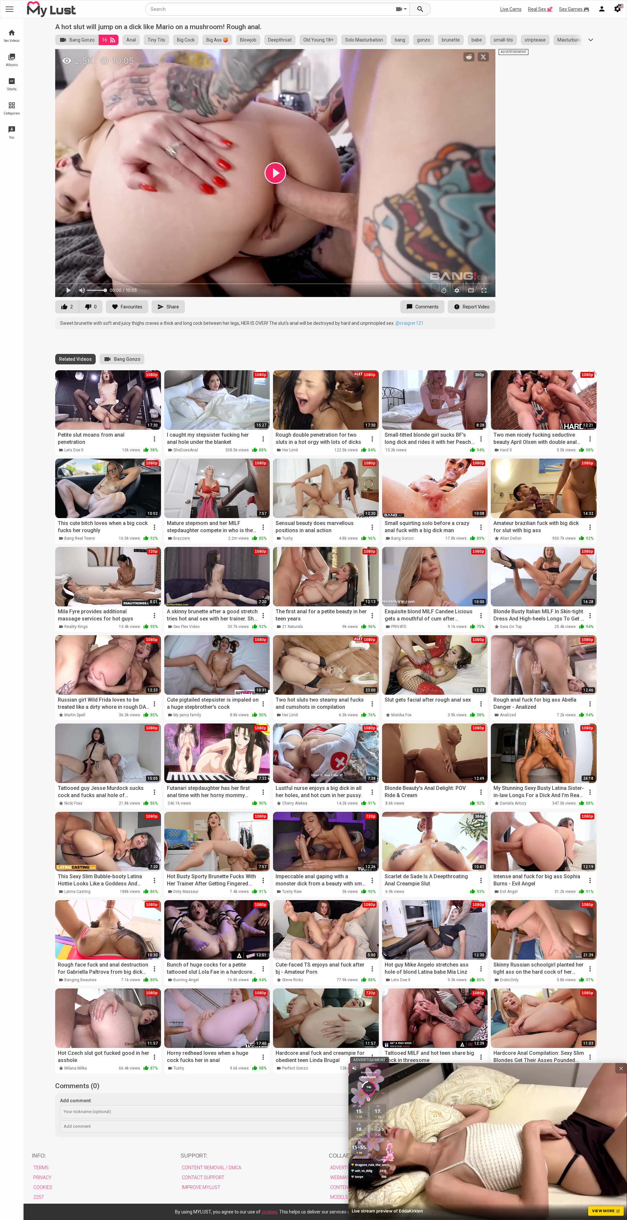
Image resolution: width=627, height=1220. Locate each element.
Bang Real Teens (79, 538)
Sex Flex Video (186, 626)
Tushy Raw (292, 891)
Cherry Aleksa (294, 803)
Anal (131, 40)
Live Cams (511, 9)
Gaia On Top (511, 626)
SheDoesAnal (185, 450)
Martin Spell (74, 715)
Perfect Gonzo (295, 1068)
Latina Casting (77, 891)
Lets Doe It (74, 450)
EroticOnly (509, 980)
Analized (508, 715)
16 (104, 40)
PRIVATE (399, 626)
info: (39, 1156)
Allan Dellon (511, 538)
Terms (41, 1167)
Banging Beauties (80, 980)
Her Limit (290, 450)
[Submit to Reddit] (468, 56)
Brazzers (181, 538)
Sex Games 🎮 (574, 9)
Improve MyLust (201, 1187)
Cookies (42, 1187)
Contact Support (203, 1177)
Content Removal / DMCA (211, 1167)
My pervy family (187, 715)
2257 (38, 1197)
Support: (194, 1156)
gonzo (423, 40)
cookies (269, 1211)
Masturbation (571, 40)
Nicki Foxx (73, 803)
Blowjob (248, 40)
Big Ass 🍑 (217, 40)
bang (400, 40)
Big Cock (186, 40)
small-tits (503, 40)
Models (339, 1197)
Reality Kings (76, 626)
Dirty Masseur (186, 891)
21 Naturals (292, 626)
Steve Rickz (292, 980)
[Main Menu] (9, 9)
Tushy (287, 538)
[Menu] (601, 9)
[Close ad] (621, 1068)
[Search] (420, 9)
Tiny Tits (156, 40)
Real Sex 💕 (540, 9)
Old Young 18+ (318, 40)
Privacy (42, 1177)
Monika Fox (401, 715)
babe (477, 40)
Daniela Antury (513, 803)
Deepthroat (280, 40)
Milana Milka (75, 1068)
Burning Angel (186, 980)
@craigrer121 (409, 323)
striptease (535, 40)
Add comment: (76, 1100)
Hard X (506, 450)
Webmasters (345, 1177)
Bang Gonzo (82, 40)
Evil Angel (509, 891)
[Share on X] (483, 56)
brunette (451, 40)
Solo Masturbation (364, 40)
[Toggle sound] (354, 1068)
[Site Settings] (617, 9)
